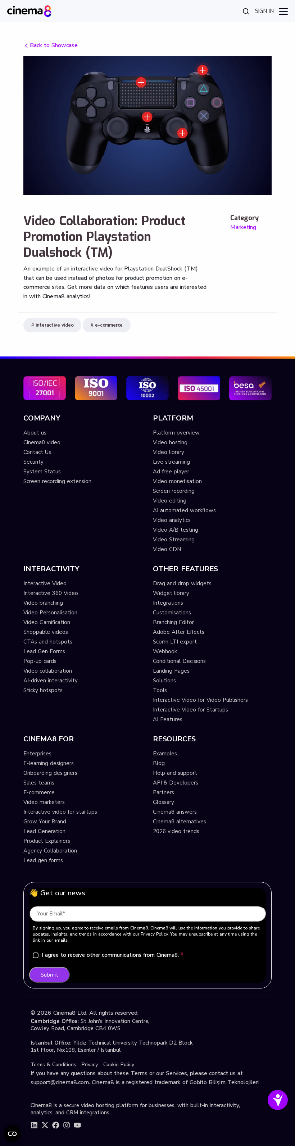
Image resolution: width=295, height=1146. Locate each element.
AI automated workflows (184, 510)
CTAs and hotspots (47, 641)
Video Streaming (174, 539)
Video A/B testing (175, 529)
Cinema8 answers (175, 811)
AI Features (167, 719)
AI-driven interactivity (50, 680)
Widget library (171, 593)
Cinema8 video (41, 442)
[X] (45, 1125)
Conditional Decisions (179, 661)
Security (33, 461)
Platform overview (176, 432)
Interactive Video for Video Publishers (200, 700)
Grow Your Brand (44, 821)
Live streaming (171, 461)
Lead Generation (44, 831)
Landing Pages (171, 670)
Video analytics (172, 520)
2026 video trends (176, 831)
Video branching (43, 602)
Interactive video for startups (60, 811)
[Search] (246, 11)
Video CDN (167, 549)
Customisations (172, 612)
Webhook (165, 651)
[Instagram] (66, 1125)
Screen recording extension (57, 481)
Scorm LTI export (175, 641)
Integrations (168, 602)
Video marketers (44, 802)
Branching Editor (173, 622)
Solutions (164, 680)
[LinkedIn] (34, 1125)
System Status (42, 471)
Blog (159, 763)
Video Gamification (46, 622)
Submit (49, 974)
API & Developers (175, 782)
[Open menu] (283, 11)
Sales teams (38, 782)
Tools (160, 690)
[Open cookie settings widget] (12, 1133)
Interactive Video (45, 583)
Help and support (175, 773)
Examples (165, 753)
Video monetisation (177, 481)
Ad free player (171, 471)
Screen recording (174, 491)
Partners (163, 792)
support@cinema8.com (60, 1082)
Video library (168, 452)
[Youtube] (77, 1125)
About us (34, 432)
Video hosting (170, 442)
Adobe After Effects (178, 632)
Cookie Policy (118, 1064)
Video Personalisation (50, 612)
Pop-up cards (39, 661)
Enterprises (37, 753)
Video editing (169, 500)
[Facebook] (55, 1125)
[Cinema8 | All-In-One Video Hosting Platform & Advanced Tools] (29, 10)
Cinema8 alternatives (179, 821)
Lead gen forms (43, 860)
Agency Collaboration (50, 850)
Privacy (90, 1064)
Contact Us (37, 452)
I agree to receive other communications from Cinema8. (112, 955)
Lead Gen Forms (44, 651)
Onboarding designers (50, 773)
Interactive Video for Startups (190, 709)
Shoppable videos (45, 632)
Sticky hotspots (43, 690)
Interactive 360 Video (50, 593)
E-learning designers (48, 763)
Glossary (163, 802)
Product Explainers (46, 841)
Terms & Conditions (53, 1064)
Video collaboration (47, 670)
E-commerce (39, 792)
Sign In (264, 11)
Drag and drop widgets (182, 583)
